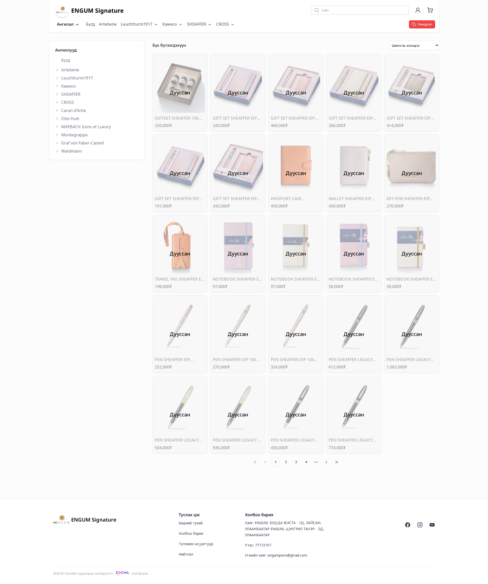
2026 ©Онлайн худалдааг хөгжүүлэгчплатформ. (101, 573)
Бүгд (90, 24)
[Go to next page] (326, 462)
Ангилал (65, 24)
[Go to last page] (336, 462)
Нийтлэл (186, 554)
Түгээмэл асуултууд (196, 543)
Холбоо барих (191, 533)
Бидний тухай (191, 523)
